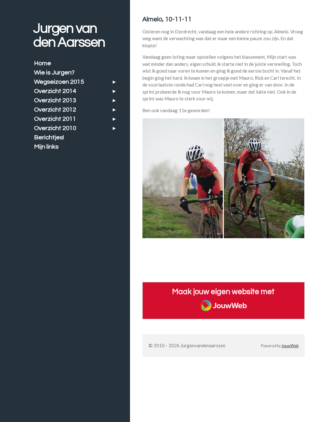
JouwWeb (289, 346)
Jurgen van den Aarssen (69, 35)
